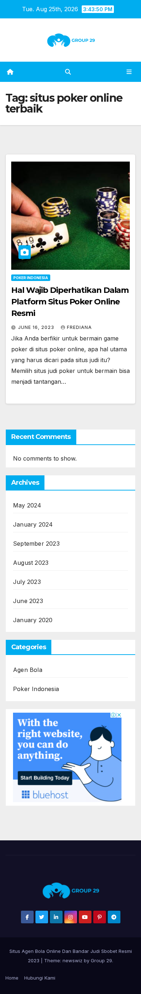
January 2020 (32, 620)
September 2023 (36, 543)
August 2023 (30, 562)
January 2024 (33, 524)
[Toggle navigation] (129, 72)
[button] (68, 71)
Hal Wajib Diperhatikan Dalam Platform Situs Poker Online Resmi (70, 301)
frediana (79, 327)
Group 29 (101, 960)
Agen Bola (27, 669)
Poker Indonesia (30, 278)
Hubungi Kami (39, 978)
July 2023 (27, 581)
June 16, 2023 (37, 327)
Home (11, 978)
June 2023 (28, 600)
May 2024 (27, 505)
